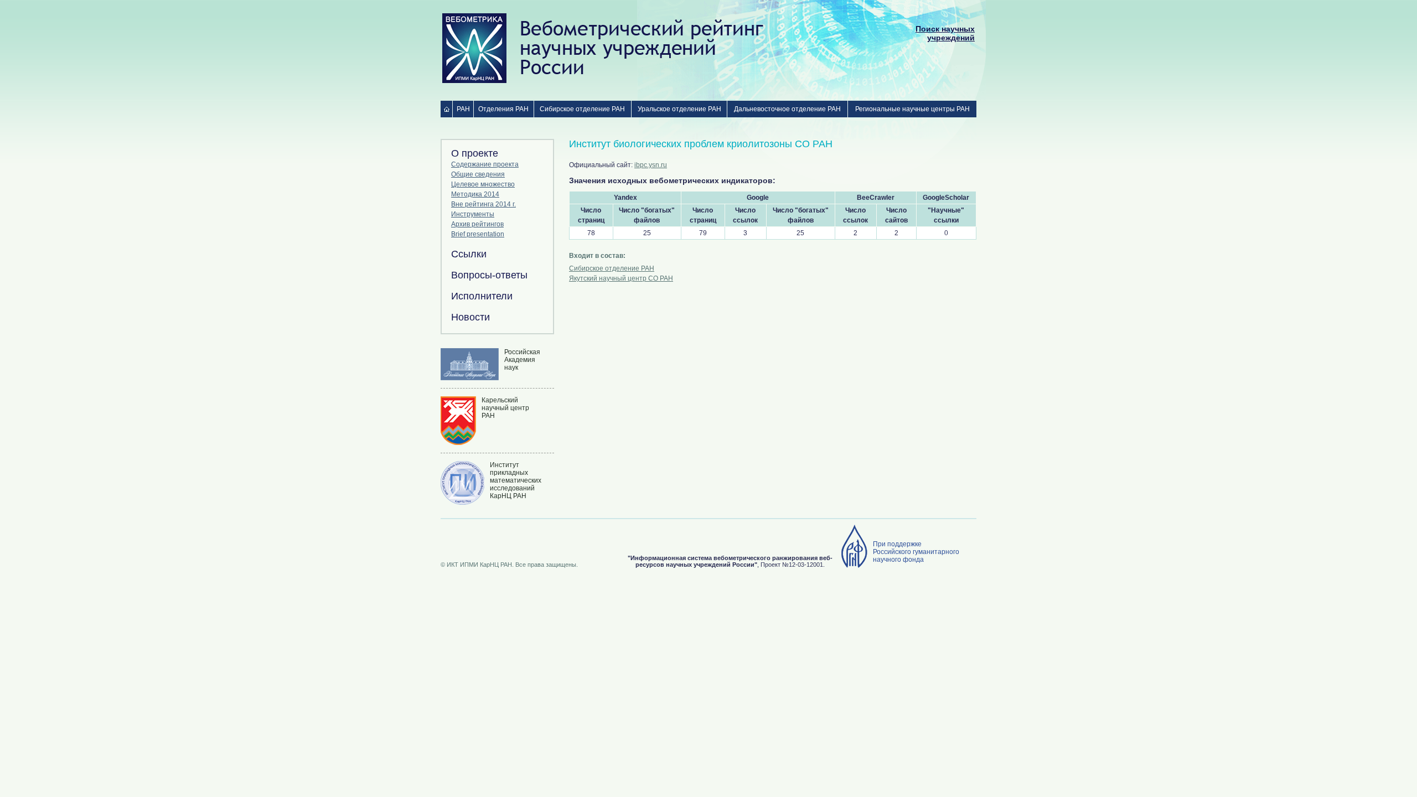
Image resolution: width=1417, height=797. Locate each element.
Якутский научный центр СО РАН (621, 278)
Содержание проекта (485, 164)
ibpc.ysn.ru (650, 165)
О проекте (474, 153)
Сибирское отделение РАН (582, 109)
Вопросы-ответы (489, 275)
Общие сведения (478, 174)
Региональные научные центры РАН (912, 109)
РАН (463, 109)
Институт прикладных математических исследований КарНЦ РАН (515, 480)
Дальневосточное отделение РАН (787, 109)
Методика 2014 (475, 194)
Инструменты (472, 214)
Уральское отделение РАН (679, 109)
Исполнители (482, 296)
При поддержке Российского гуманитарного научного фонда (916, 551)
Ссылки (469, 254)
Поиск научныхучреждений (945, 33)
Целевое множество (483, 184)
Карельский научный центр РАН (505, 408)
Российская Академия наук (522, 359)
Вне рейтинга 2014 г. (483, 204)
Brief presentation (477, 234)
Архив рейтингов (477, 224)
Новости (470, 317)
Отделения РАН (503, 109)
